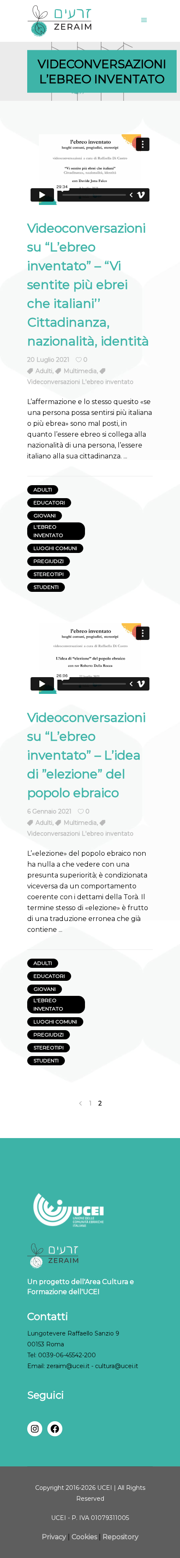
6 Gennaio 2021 (49, 811)
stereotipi (48, 574)
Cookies (84, 1537)
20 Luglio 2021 (48, 359)
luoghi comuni (55, 548)
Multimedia (80, 371)
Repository (121, 1537)
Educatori (49, 502)
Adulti (44, 371)
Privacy (55, 1537)
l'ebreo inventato (48, 531)
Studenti (46, 587)
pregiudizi (48, 561)
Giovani (44, 515)
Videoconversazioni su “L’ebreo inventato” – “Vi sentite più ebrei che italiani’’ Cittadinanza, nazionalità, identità (88, 284)
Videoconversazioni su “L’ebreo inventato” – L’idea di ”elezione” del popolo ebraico (86, 755)
